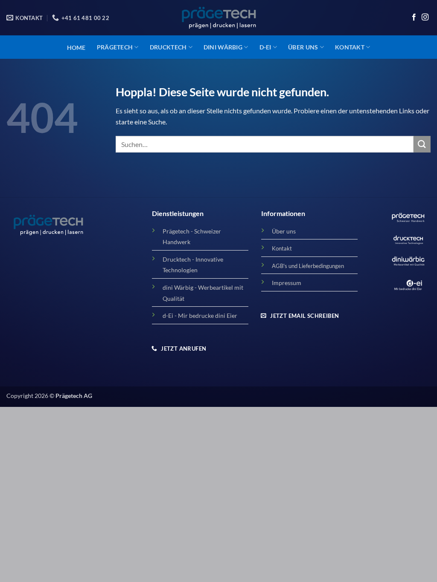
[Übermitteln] (422, 144)
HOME (76, 47)
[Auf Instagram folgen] (425, 17)
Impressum (286, 282)
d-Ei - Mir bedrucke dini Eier (200, 315)
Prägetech (115, 47)
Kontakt (349, 47)
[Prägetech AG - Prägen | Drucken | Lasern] (218, 18)
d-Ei (265, 47)
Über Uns (303, 47)
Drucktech (168, 47)
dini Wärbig (223, 47)
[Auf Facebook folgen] (414, 17)
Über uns (284, 231)
